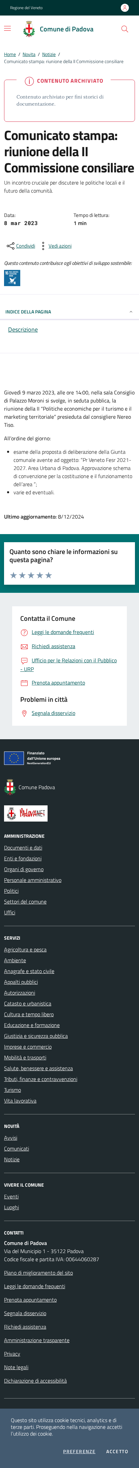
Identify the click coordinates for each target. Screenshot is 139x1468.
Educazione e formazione (32, 1025)
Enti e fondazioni (22, 858)
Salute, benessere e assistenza (38, 1068)
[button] (125, 29)
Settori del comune (25, 901)
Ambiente (15, 960)
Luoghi (11, 1207)
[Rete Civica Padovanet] (69, 813)
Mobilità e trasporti (25, 1057)
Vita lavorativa (20, 1101)
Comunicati (16, 1148)
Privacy (12, 1354)
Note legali (16, 1367)
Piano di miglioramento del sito (38, 1273)
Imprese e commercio (28, 1047)
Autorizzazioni (19, 993)
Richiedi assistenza (25, 1327)
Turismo (12, 1090)
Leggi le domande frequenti (34, 1286)
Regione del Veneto (26, 8)
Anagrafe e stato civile (29, 971)
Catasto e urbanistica (27, 1003)
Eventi (11, 1196)
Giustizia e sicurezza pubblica (36, 1036)
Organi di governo (24, 869)
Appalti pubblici (21, 982)
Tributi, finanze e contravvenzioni (40, 1079)
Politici (11, 891)
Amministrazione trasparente (37, 1340)
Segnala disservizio (25, 1313)
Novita (29, 54)
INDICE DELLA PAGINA (28, 311)
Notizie (49, 54)
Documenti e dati (23, 847)
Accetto (117, 1451)
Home (10, 54)
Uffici (9, 912)
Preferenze (79, 1451)
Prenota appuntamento (30, 1300)
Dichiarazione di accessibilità (35, 1381)
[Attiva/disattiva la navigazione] (7, 28)
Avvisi (10, 1138)
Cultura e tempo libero (29, 1014)
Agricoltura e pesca (25, 949)
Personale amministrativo (32, 880)
